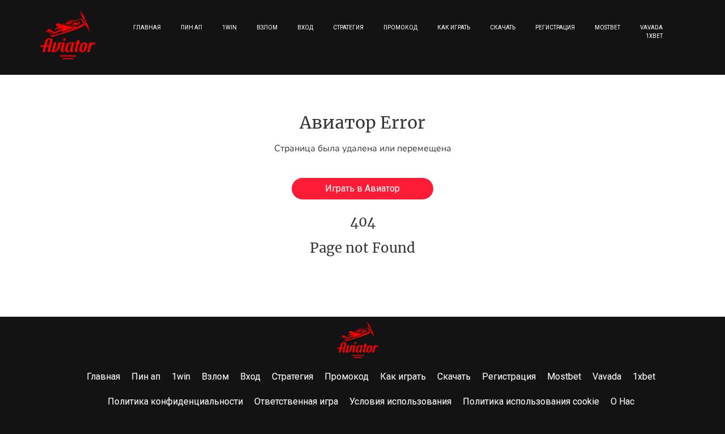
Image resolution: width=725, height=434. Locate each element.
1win (229, 27)
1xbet (654, 36)
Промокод (400, 27)
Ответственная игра (296, 401)
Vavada (651, 27)
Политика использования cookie (531, 401)
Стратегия (348, 27)
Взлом (267, 27)
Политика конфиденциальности (175, 401)
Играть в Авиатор (362, 188)
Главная (147, 27)
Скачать (502, 27)
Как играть (453, 27)
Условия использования (400, 401)
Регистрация (555, 27)
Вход (305, 27)
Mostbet (607, 27)
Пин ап (191, 27)
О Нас (622, 401)
